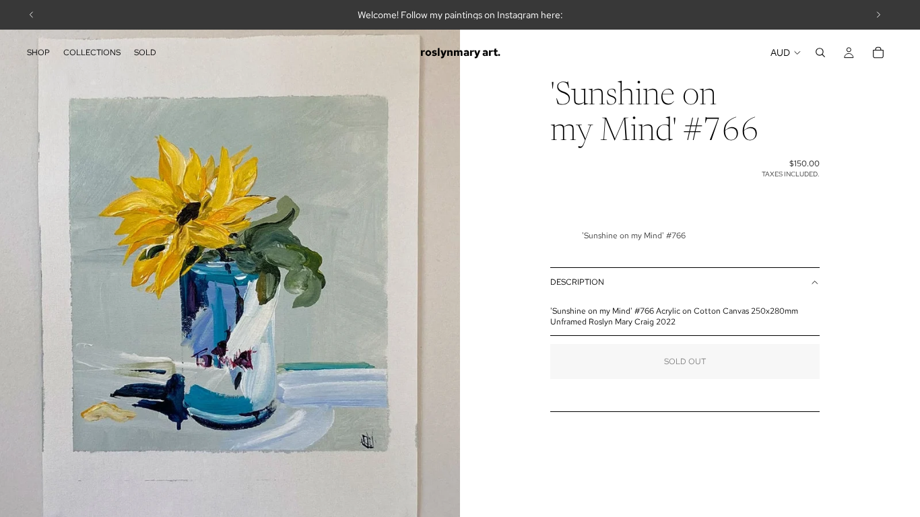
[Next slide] (878, 15)
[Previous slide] (31, 15)
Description (577, 282)
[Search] (820, 52)
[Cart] (878, 52)
